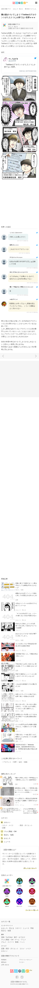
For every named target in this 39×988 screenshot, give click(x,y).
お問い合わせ (5, 964)
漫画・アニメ (19, 741)
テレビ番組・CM (10, 831)
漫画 (25, 762)
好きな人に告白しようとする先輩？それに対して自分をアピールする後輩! (26, 626)
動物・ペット (19, 721)
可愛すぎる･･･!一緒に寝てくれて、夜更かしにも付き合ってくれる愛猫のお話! (27, 737)
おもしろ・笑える (21, 610)
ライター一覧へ (31, 910)
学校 (32, 928)
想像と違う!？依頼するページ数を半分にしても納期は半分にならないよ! (26, 585)
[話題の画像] (19, 3)
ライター (21, 962)
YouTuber (9, 937)
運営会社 (3, 962)
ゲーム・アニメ (20, 940)
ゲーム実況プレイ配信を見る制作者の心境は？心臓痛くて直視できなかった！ (26, 801)
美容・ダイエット (26, 825)
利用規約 (3, 959)
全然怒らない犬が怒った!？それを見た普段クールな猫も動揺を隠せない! (26, 716)
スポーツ (18, 928)
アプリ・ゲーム (19, 805)
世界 (15, 762)
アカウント (7, 762)
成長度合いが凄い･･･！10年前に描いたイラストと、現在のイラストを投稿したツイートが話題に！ (26, 790)
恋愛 (17, 600)
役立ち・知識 (19, 590)
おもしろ (7, 838)
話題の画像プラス (14, 24)
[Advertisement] (19, 203)
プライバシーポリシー (25, 959)
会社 (20, 762)
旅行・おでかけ (19, 937)
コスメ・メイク (7, 825)
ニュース (18, 660)
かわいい (18, 630)
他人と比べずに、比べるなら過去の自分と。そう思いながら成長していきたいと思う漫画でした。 (26, 706)
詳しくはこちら (29, 868)
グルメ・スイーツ (7, 942)
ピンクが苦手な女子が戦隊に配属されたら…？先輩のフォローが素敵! (26, 727)
